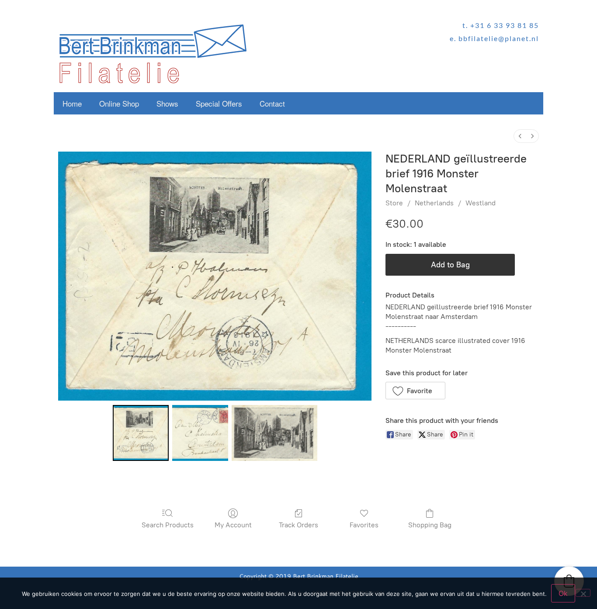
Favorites (364, 525)
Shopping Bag (429, 525)
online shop (119, 103)
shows (167, 103)
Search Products (168, 525)
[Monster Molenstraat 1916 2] (274, 433)
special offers (219, 103)
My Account (233, 525)
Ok (563, 593)
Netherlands (434, 203)
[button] (415, 390)
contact (272, 103)
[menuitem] (520, 136)
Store (394, 203)
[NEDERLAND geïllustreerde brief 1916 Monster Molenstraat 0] (141, 433)
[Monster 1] (200, 433)
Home (72, 103)
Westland (480, 203)
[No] (583, 593)
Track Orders (298, 525)
